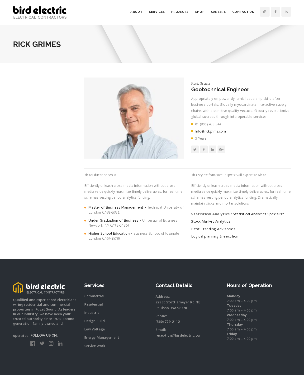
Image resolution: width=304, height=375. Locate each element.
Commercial (94, 296)
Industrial (92, 312)
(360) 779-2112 (168, 321)
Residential (93, 304)
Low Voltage (94, 329)
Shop (199, 12)
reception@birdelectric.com (179, 335)
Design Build (94, 321)
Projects (179, 12)
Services (157, 12)
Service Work (94, 345)
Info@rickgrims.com (210, 131)
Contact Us (243, 12)
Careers (218, 12)
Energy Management (101, 337)
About (136, 12)
